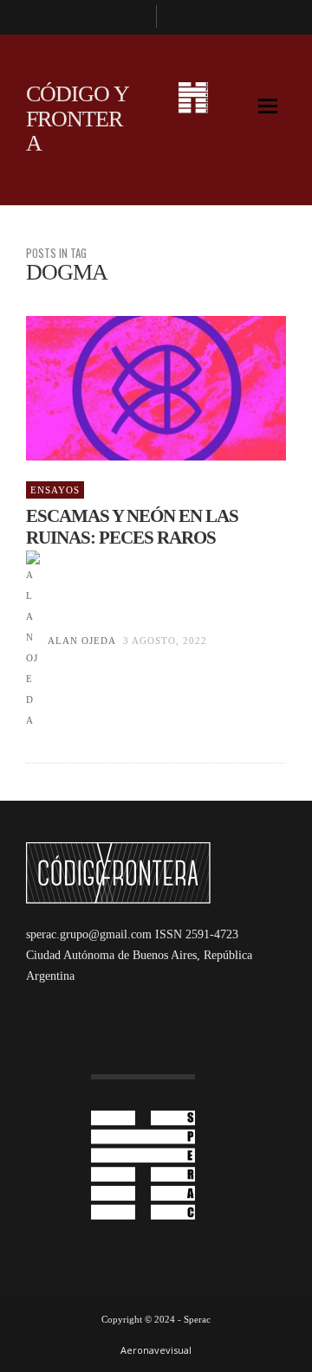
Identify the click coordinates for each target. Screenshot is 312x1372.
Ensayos (55, 490)
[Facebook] (135, 17)
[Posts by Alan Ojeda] (33, 640)
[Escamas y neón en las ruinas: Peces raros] (128, 388)
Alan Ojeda (81, 640)
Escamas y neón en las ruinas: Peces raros (132, 527)
